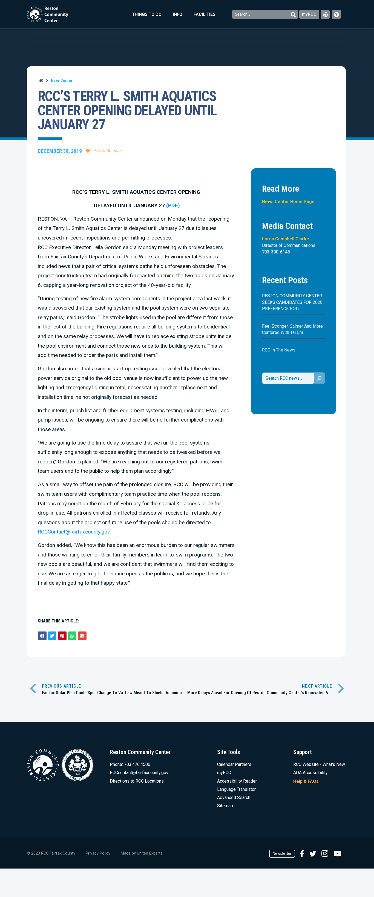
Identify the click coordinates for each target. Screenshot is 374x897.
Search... (243, 14)
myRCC (309, 14)
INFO (177, 14)
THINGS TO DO (147, 14)
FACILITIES (204, 14)
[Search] (319, 378)
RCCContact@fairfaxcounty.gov (74, 532)
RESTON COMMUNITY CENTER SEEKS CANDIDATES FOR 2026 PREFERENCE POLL (292, 302)
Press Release (107, 150)
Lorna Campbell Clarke (285, 238)
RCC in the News (278, 350)
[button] (42, 635)
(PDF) (172, 205)
